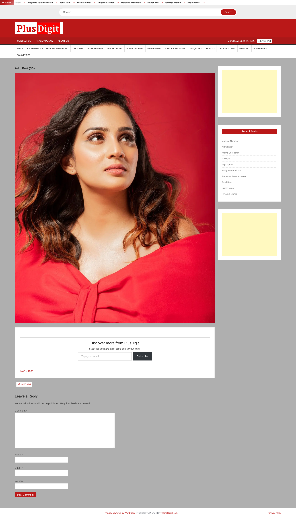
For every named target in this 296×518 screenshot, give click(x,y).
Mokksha (226, 158)
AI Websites (260, 48)
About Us (63, 41)
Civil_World (195, 48)
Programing (154, 48)
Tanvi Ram (33, 2)
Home (20, 48)
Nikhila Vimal (53, 2)
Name (19, 454)
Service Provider (175, 48)
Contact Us (24, 41)
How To (210, 48)
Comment (21, 410)
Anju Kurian (227, 164)
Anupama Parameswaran (234, 176)
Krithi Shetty (227, 147)
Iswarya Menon (141, 2)
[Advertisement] (249, 91)
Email (19, 468)
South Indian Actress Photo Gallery (48, 48)
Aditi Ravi (26, 384)
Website (19, 481)
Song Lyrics (23, 55)
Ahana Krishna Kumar (187, 2)
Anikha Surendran (230, 153)
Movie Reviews (95, 48)
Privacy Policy (44, 41)
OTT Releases (115, 48)
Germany (244, 48)
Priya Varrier (162, 2)
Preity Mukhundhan (231, 170)
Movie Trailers (135, 48)
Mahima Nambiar (230, 141)
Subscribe (142, 356)
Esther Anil (121, 2)
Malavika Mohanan (99, 2)
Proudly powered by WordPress (120, 513)
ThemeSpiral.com (169, 513)
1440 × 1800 (26, 371)
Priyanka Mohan (74, 2)
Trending (77, 48)
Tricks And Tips (227, 48)
